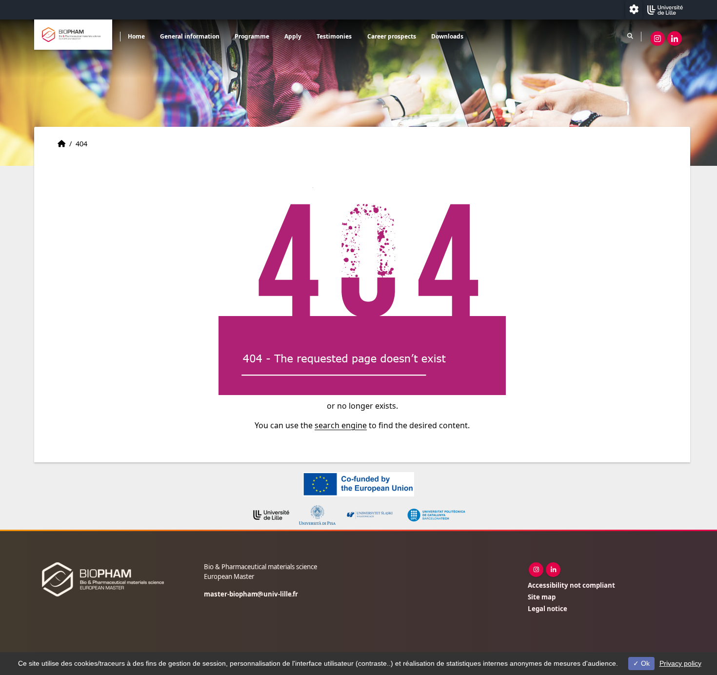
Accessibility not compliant (571, 585)
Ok (644, 663)
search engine (341, 425)
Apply (292, 36)
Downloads (447, 36)
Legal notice (547, 608)
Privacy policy (680, 663)
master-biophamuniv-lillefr (251, 594)
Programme (252, 36)
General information (189, 36)
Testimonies (334, 36)
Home (136, 36)
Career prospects (391, 36)
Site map (542, 597)
